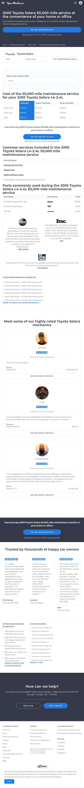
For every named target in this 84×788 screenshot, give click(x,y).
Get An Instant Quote (42, 137)
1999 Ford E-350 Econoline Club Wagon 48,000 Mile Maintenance (15, 640)
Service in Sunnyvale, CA (42, 660)
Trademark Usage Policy (40, 740)
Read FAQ (28, 706)
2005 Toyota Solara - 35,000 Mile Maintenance (23, 282)
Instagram (61, 753)
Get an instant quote (42, 30)
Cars (4, 747)
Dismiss (9, 781)
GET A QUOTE (55, 706)
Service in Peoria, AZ (40, 631)
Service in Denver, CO (41, 653)
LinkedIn (61, 746)
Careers (6, 740)
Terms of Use (35, 744)
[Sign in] (80, 3)
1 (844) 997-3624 (31, 699)
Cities (5, 744)
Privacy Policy (35, 737)
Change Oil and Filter (13, 165)
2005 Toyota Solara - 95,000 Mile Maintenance (23, 293)
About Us (6, 730)
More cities (36, 662)
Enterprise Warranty (38, 733)
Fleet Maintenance (10, 737)
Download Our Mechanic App (69, 733)
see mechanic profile (42, 376)
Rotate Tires (9, 170)
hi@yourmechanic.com (49, 699)
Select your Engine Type (18, 76)
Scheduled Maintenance (12, 754)
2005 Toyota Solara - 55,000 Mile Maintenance (23, 289)
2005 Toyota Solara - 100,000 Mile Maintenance (24, 297)
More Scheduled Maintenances (21, 303)
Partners (6, 757)
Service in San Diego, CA (42, 628)
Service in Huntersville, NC (42, 638)
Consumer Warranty (38, 730)
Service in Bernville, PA (41, 649)
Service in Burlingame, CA (42, 635)
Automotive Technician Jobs (68, 730)
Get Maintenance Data (65, 59)
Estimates (7, 750)
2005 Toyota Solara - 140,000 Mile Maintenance (24, 300)
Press (5, 733)
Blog (4, 761)
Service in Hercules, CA (41, 656)
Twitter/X (61, 749)
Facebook (61, 742)
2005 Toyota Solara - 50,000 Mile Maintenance (23, 286)
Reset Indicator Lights (14, 175)
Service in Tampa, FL (40, 642)
